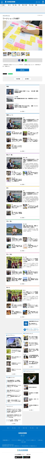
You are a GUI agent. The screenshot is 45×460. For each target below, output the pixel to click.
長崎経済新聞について (6, 440)
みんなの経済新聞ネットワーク (22, 450)
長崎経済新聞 (10, 2)
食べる (9, 5)
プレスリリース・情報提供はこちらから (18, 440)
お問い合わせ (41, 440)
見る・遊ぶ (15, 5)
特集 (36, 5)
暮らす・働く (24, 5)
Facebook (37, 2)
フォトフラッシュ (6, 15)
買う (19, 5)
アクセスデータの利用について (31, 440)
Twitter (39, 2)
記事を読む (22, 70)
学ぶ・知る (31, 5)
